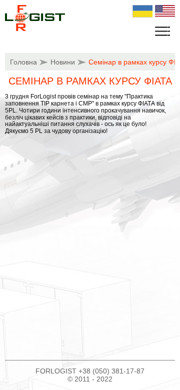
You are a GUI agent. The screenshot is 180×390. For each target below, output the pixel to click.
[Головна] (35, 29)
